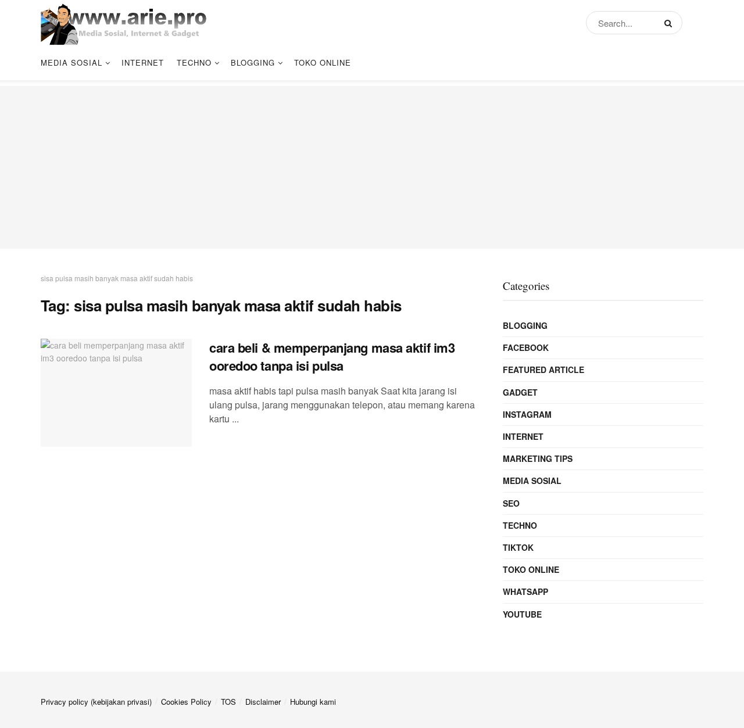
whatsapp (525, 591)
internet (142, 62)
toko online (322, 62)
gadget (520, 392)
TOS (228, 701)
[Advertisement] (372, 167)
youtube (522, 614)
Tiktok (518, 547)
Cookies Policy (186, 701)
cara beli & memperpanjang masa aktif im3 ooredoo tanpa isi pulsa (332, 356)
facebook (526, 347)
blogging (253, 62)
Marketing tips (538, 458)
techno (194, 62)
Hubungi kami (313, 701)
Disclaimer (263, 701)
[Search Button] (670, 22)
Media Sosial (71, 62)
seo (511, 503)
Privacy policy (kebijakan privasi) (96, 701)
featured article (543, 369)
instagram (527, 414)
